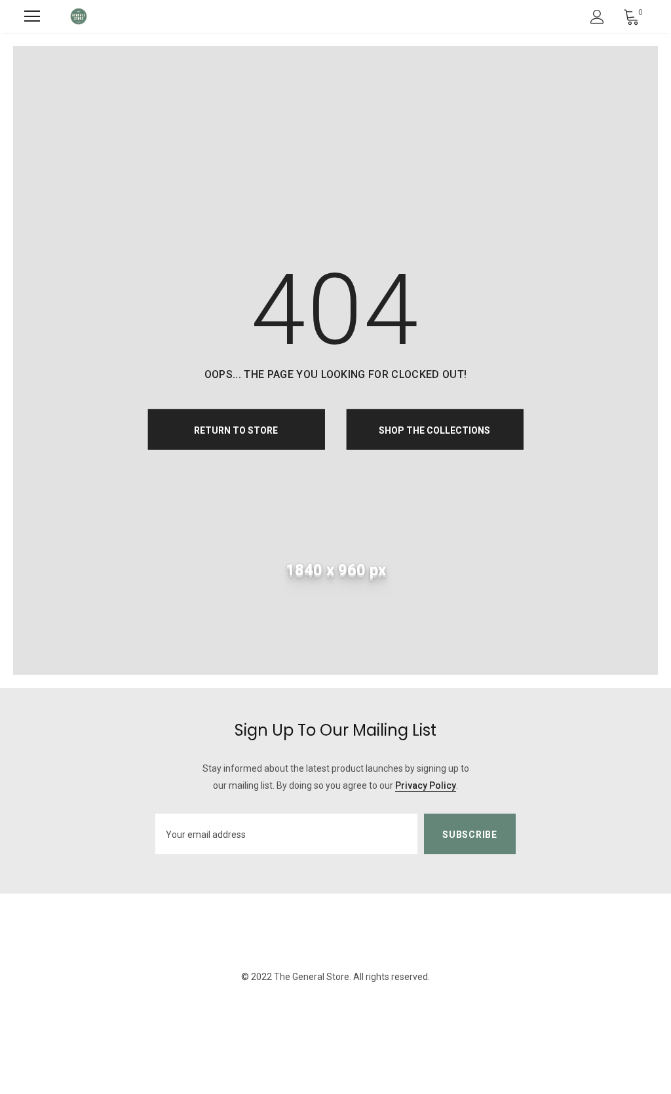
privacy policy (425, 785)
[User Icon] (597, 17)
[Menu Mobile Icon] (32, 16)
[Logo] (78, 16)
